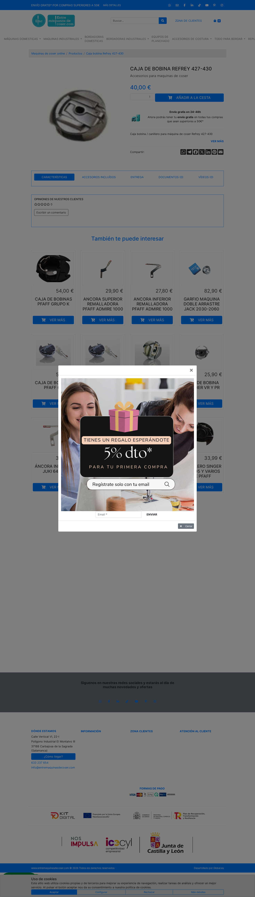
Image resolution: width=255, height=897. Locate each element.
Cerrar (188, 526)
